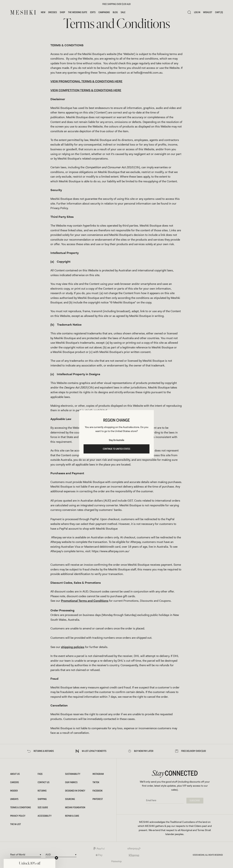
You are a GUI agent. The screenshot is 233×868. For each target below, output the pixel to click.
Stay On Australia (116, 440)
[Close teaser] (56, 858)
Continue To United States (116, 449)
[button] (29, 863)
